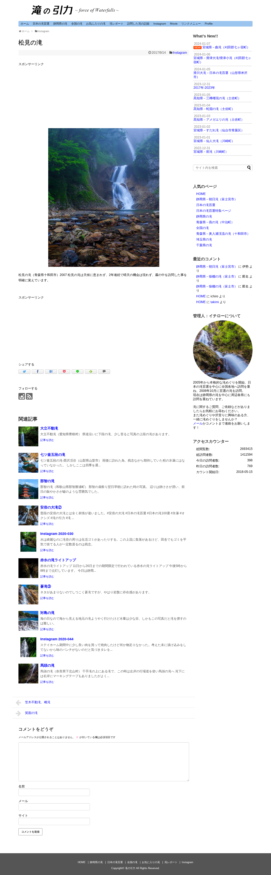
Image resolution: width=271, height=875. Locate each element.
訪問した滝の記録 (138, 23)
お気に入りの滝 (96, 23)
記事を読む (47, 440)
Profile (209, 23)
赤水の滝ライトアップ (58, 560)
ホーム (25, 23)
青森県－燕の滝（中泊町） (215, 222)
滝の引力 (130, 868)
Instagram (159, 23)
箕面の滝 (31, 713)
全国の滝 (76, 23)
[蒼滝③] (28, 594)
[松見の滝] (51, 371)
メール (23, 801)
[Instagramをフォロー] (21, 396)
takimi (214, 302)
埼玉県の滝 (204, 239)
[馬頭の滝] (28, 673)
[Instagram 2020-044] (28, 647)
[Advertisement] (103, 94)
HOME (201, 194)
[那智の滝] (28, 489)
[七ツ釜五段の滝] (28, 463)
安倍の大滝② (51, 507)
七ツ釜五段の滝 (52, 455)
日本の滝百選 (41, 23)
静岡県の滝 (60, 23)
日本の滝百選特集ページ (213, 210)
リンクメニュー (191, 23)
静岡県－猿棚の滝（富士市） (216, 276)
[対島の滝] (28, 621)
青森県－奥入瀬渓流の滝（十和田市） (223, 233)
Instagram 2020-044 (56, 639)
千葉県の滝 (204, 245)
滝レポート (116, 23)
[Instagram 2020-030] (28, 542)
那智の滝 (47, 481)
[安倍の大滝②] (28, 515)
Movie (174, 23)
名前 (21, 786)
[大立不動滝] (28, 436)
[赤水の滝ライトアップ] (28, 568)
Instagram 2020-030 (56, 534)
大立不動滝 (49, 428)
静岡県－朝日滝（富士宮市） (216, 199)
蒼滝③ (45, 586)
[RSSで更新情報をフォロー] (29, 396)
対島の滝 (47, 613)
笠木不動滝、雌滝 (37, 702)
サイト (23, 815)
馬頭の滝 (47, 665)
